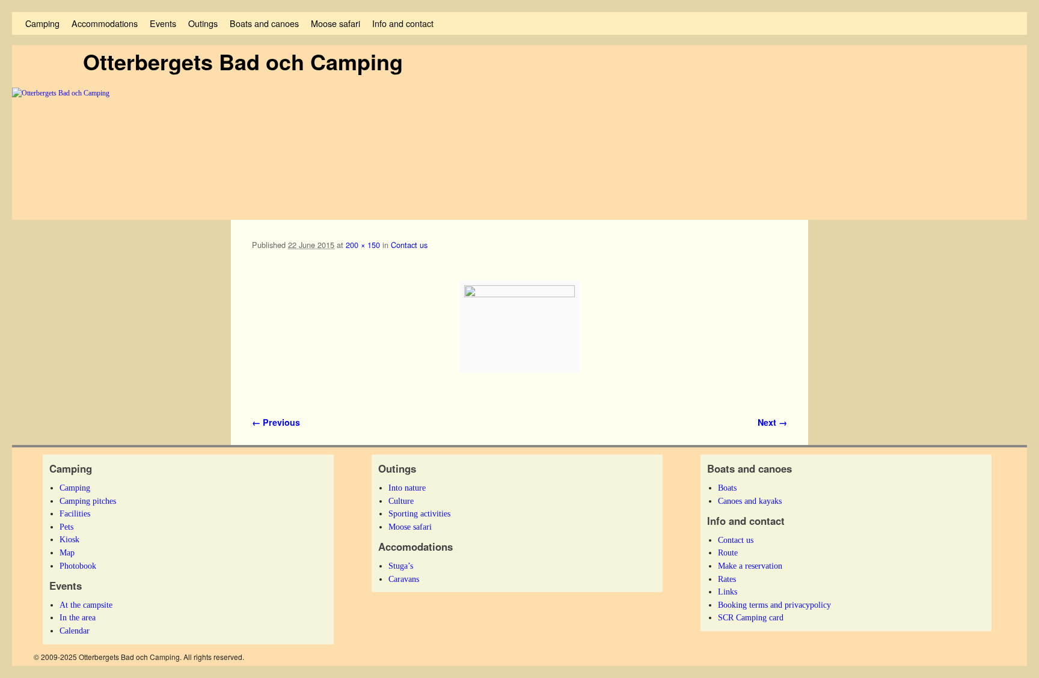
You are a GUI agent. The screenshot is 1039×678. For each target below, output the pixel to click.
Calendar (75, 630)
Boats (727, 487)
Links (727, 591)
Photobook (78, 566)
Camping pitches (88, 501)
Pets (66, 526)
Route (728, 552)
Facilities (75, 513)
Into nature (407, 487)
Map (67, 552)
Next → (772, 422)
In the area (78, 617)
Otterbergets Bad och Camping (243, 61)
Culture (401, 501)
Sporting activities (419, 513)
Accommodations (105, 23)
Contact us (409, 244)
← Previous (276, 422)
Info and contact (403, 23)
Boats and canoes (264, 23)
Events (163, 23)
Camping (42, 23)
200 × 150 (363, 244)
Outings (203, 23)
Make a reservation (750, 566)
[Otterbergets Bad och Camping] (519, 154)
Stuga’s (400, 566)
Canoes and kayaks (750, 501)
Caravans (403, 579)
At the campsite (86, 605)
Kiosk (69, 539)
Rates (727, 579)
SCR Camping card (750, 617)
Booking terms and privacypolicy (774, 605)
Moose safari (335, 23)
